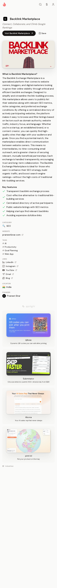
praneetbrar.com (11, 234)
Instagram (10, 266)
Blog (8, 278)
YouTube (10, 270)
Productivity (9, 247)
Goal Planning (10, 250)
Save (44, 33)
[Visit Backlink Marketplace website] (28, 54)
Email (8, 274)
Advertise (9, 466)
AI (4, 243)
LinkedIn (9, 262)
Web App (8, 254)
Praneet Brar (13, 295)
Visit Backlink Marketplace (17, 33)
